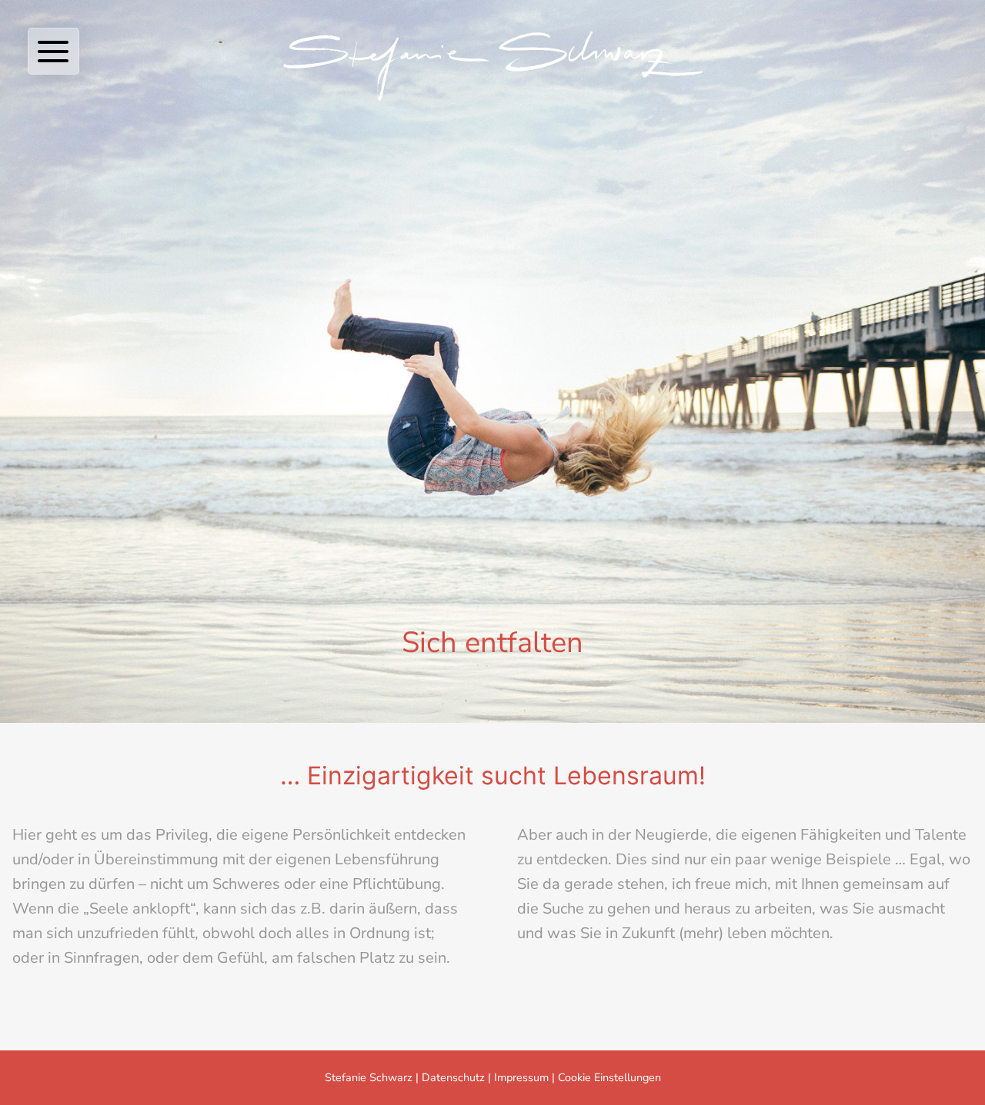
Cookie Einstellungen (609, 1077)
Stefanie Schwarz (368, 1077)
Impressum (521, 1077)
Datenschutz (453, 1077)
